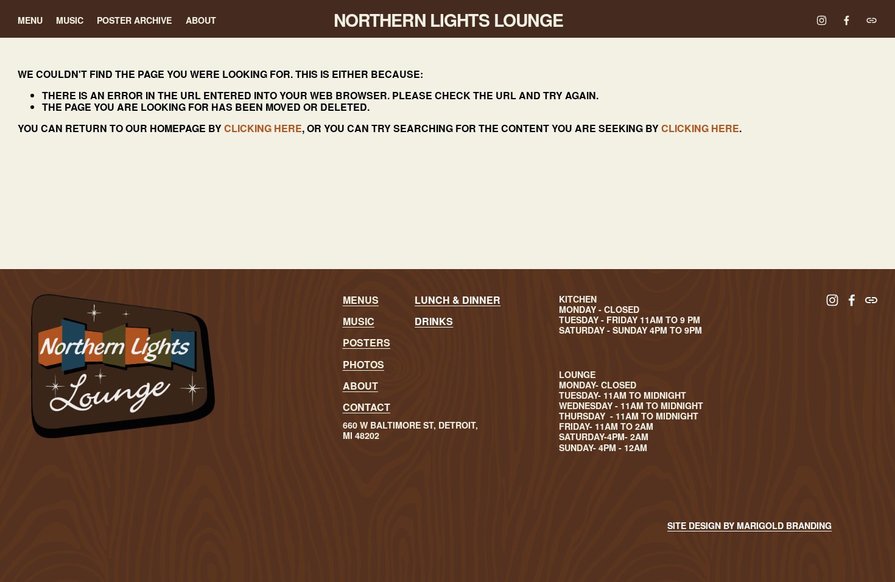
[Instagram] (821, 20)
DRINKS (434, 321)
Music (69, 20)
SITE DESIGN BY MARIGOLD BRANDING (749, 526)
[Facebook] (846, 20)
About (201, 20)
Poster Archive (134, 20)
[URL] (871, 20)
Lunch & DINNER (457, 300)
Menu (30, 20)
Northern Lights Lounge (448, 19)
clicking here (263, 128)
